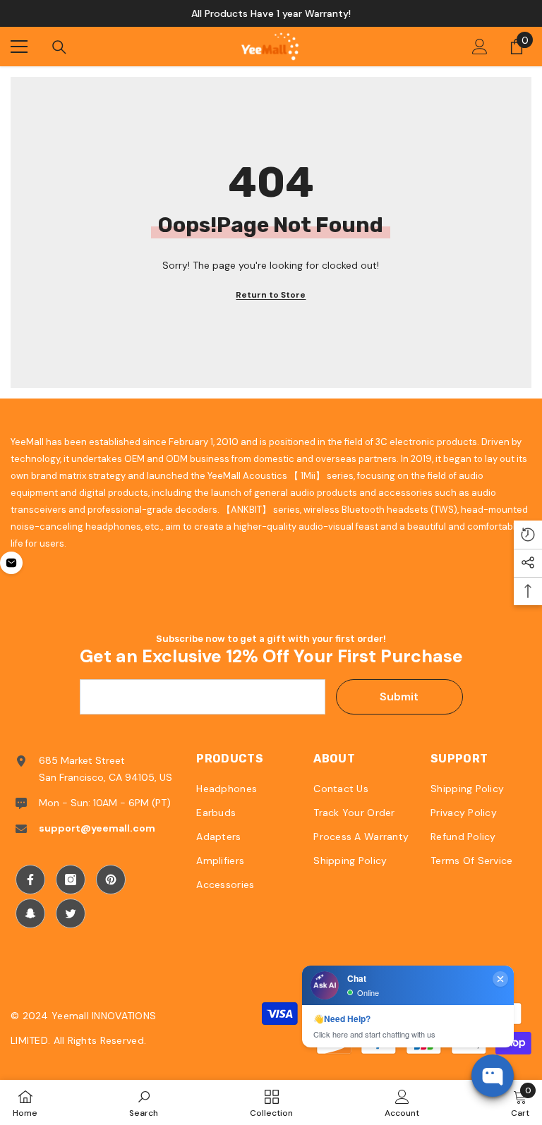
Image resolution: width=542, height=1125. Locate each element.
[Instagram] (70, 879)
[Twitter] (70, 913)
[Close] (236, 1013)
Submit (399, 696)
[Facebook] (30, 879)
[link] (143, 1102)
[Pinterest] (111, 879)
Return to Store (271, 294)
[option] (271, 13)
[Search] (59, 47)
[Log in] (480, 46)
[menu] (19, 46)
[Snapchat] (30, 913)
